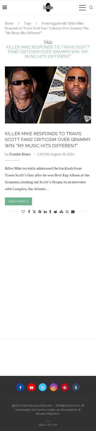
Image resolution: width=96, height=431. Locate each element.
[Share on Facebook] (29, 211)
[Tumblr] (76, 387)
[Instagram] (54, 387)
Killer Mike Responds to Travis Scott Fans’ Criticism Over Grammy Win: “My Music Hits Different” (47, 139)
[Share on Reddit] (55, 211)
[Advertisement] (48, 279)
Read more (17, 201)
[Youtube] (31, 387)
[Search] (91, 7)
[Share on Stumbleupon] (61, 211)
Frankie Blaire (20, 154)
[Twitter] (43, 387)
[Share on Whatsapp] (67, 211)
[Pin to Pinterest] (39, 211)
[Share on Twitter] (34, 211)
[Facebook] (20, 387)
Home (9, 23)
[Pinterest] (65, 387)
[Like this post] (23, 211)
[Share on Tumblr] (50, 211)
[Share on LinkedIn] (45, 211)
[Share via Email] (73, 211)
